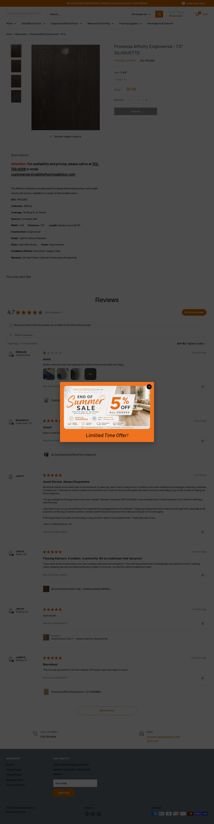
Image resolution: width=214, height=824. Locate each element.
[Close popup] (149, 386)
